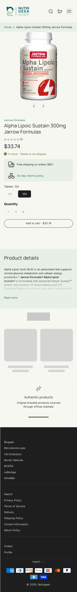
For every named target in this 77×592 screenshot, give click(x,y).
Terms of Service (14, 506)
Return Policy (12, 530)
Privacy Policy (12, 500)
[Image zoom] (38, 66)
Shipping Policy (13, 518)
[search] (50, 11)
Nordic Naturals (13, 460)
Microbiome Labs (14, 448)
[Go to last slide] (34, 106)
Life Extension (12, 454)
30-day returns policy (30, 175)
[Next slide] (43, 106)
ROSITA (8, 466)
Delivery (9, 512)
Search (8, 494)
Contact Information (16, 524)
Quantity (11, 204)
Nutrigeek (44, 584)
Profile (8, 552)
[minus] (8, 212)
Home (7, 27)
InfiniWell (9, 478)
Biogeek (9, 442)
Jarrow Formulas (14, 120)
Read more (10, 297)
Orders (8, 546)
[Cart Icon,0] (59, 11)
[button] (38, 223)
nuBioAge (10, 472)
